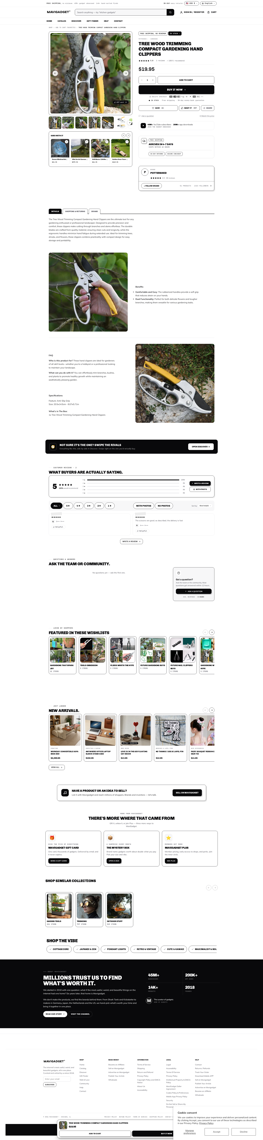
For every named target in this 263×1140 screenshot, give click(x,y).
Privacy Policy (206, 1123)
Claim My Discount (131, 584)
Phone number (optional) (107, 548)
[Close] (169, 517)
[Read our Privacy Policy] (167, 569)
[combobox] (101, 555)
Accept (216, 1131)
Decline (244, 1131)
